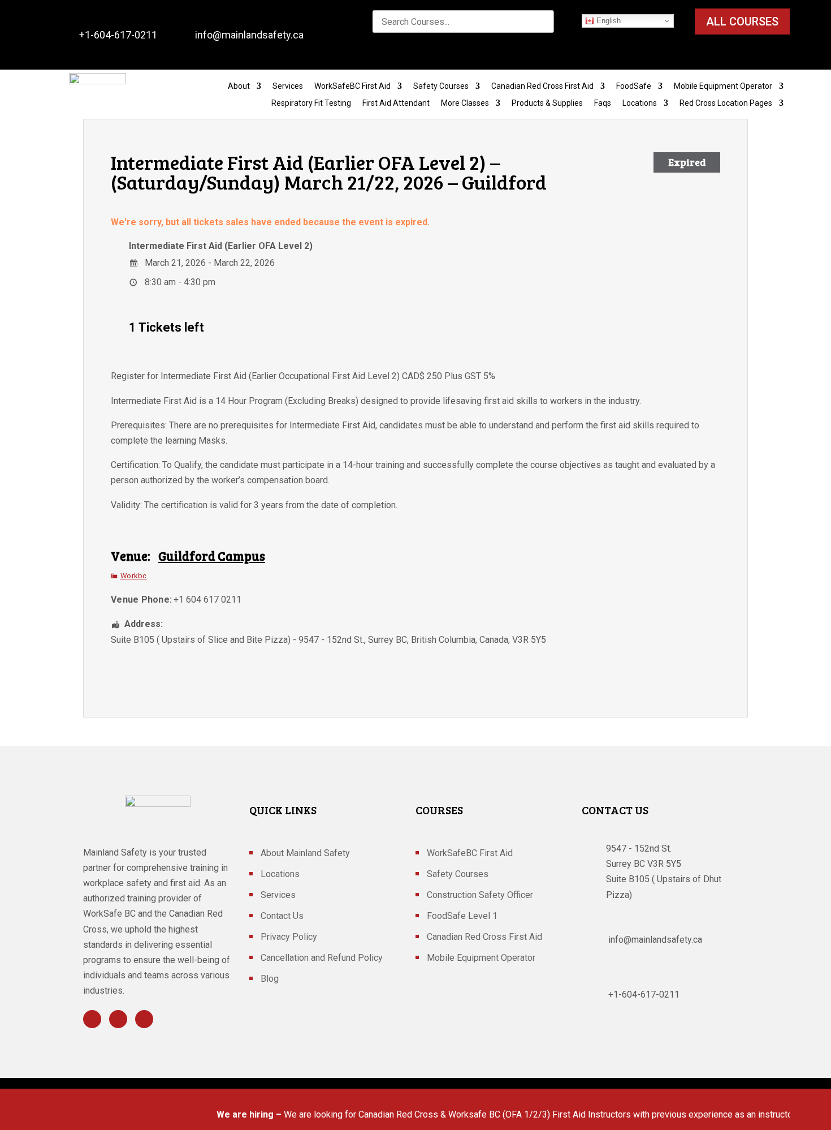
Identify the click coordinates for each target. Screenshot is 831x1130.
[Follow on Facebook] (92, 1019)
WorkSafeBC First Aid (352, 86)
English (607, 20)
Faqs (602, 103)
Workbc (133, 576)
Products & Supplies (547, 103)
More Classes (465, 103)
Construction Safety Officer (480, 895)
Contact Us (282, 916)
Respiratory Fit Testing (311, 103)
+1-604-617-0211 (118, 35)
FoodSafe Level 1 (462, 916)
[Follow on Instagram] (118, 1019)
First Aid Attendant (396, 103)
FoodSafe (633, 86)
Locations (639, 103)
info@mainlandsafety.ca (249, 35)
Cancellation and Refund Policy (322, 958)
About (239, 86)
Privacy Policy (289, 937)
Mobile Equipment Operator (723, 86)
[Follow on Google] (144, 1019)
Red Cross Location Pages (725, 103)
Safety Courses (441, 86)
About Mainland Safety (305, 853)
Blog (270, 979)
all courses (742, 21)
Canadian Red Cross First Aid (542, 86)
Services (287, 86)
